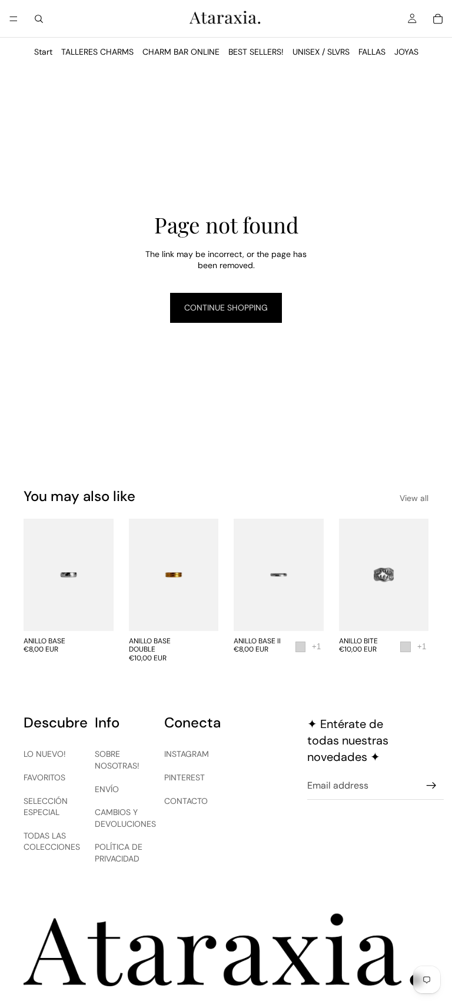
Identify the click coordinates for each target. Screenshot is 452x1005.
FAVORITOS (44, 777)
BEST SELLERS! (256, 51)
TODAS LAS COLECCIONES (52, 841)
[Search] (39, 19)
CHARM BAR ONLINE (181, 51)
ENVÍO (107, 789)
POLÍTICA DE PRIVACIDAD (118, 853)
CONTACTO (186, 801)
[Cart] (438, 19)
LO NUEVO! (45, 754)
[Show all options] (316, 646)
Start (43, 51)
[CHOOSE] (95, 612)
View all (414, 498)
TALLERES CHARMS (97, 51)
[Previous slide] (247, 574)
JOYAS (406, 51)
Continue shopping (226, 307)
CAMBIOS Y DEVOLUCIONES (125, 818)
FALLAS (371, 51)
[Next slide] (311, 574)
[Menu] (13, 18)
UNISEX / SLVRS (321, 51)
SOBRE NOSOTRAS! (117, 760)
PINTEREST (184, 777)
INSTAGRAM (186, 754)
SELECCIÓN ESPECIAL (46, 807)
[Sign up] (431, 785)
